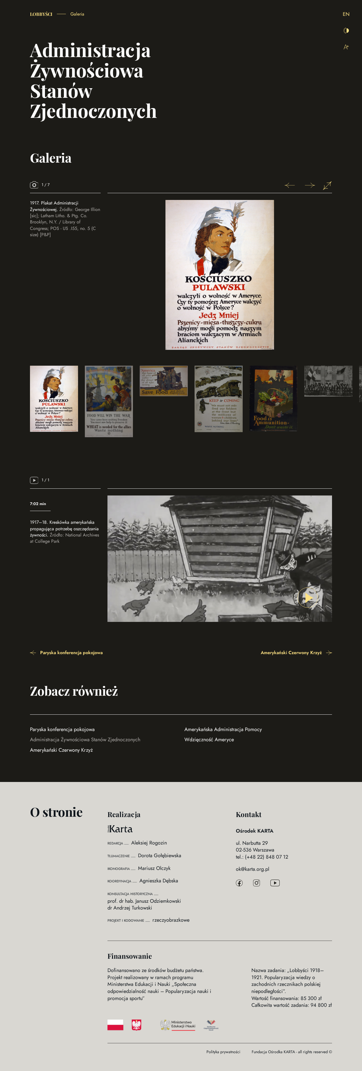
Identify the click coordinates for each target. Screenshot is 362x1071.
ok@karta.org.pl (252, 869)
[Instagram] (256, 883)
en (346, 14)
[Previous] (291, 186)
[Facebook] (239, 883)
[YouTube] (275, 883)
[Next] (308, 186)
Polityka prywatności (223, 1052)
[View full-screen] (327, 185)
